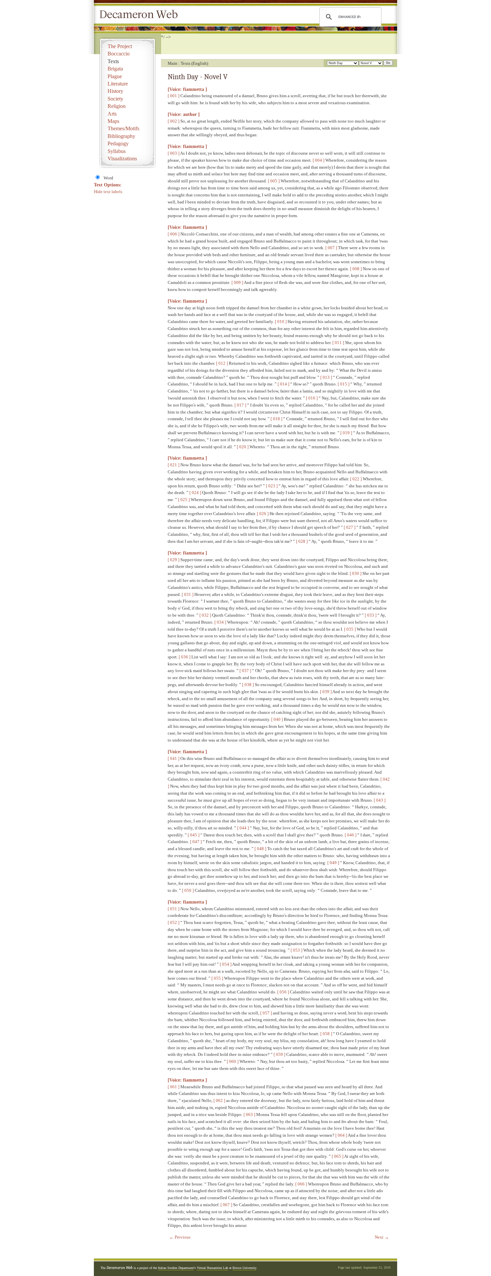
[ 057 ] (266, 1012)
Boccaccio (119, 53)
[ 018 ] (276, 418)
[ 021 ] (173, 464)
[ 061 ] (173, 1086)
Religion (117, 106)
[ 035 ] (350, 629)
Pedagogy (118, 143)
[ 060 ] (232, 1061)
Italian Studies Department (176, 1268)
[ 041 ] (173, 758)
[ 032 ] (205, 615)
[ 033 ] (370, 615)
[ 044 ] (243, 827)
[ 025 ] (184, 499)
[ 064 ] (341, 1135)
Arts (112, 114)
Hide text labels (108, 191)
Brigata (115, 68)
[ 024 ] (195, 492)
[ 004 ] (318, 160)
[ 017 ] (240, 405)
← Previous (179, 1237)
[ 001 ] (173, 95)
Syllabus (117, 151)
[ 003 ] (173, 153)
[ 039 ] (326, 691)
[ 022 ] (356, 478)
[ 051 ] (173, 908)
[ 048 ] (260, 848)
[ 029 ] (173, 559)
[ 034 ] (220, 622)
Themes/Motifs (123, 128)
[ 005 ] (274, 180)
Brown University (244, 1268)
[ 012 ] (222, 363)
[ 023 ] (272, 485)
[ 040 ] (277, 719)
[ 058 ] (326, 1033)
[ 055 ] (217, 978)
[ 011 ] (338, 342)
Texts (113, 61)
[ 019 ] (346, 432)
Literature (118, 84)
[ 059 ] (279, 1054)
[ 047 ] (196, 841)
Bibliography (121, 136)
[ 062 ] (219, 1100)
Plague (115, 76)
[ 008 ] (356, 268)
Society (115, 99)
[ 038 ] (248, 684)
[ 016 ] (312, 398)
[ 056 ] (283, 991)
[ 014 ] (283, 383)
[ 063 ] (249, 1114)
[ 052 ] (173, 922)
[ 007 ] (331, 247)
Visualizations (122, 158)
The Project (120, 46)
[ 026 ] (263, 513)
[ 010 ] (281, 321)
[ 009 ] (237, 282)
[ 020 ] (243, 446)
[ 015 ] (343, 383)
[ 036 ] (184, 656)
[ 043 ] (379, 800)
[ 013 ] (326, 377)
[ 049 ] (333, 862)
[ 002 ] (173, 121)
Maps (113, 121)
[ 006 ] (173, 233)
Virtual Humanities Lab (212, 1268)
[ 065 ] (337, 1156)
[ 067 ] (226, 1204)
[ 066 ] (301, 1183)
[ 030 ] (355, 573)
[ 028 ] (302, 541)
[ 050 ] (188, 890)
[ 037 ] (245, 670)
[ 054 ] (225, 964)
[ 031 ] (187, 594)
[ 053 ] (296, 950)
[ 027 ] (349, 527)
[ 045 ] (193, 834)
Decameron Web (140, 14)
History (115, 91)
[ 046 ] (350, 834)
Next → (382, 1237)
